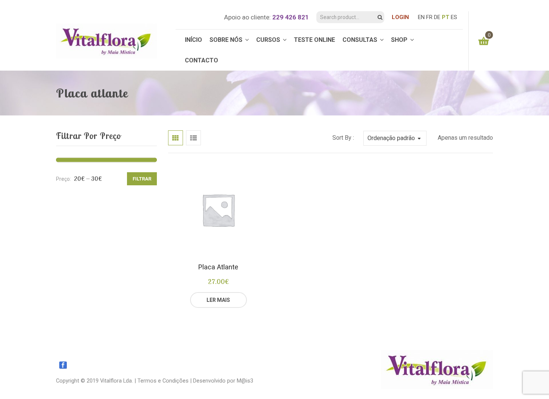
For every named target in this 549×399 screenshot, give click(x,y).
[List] (193, 137)
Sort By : (343, 137)
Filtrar (142, 179)
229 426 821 (290, 17)
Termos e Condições (163, 380)
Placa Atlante (218, 267)
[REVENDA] (247, 300)
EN (421, 17)
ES (454, 17)
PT (445, 17)
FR (429, 17)
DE (437, 17)
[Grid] (175, 137)
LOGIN (400, 17)
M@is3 (245, 380)
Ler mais (218, 300)
